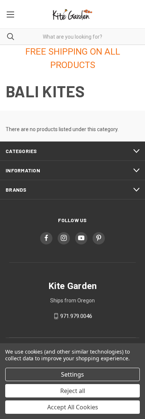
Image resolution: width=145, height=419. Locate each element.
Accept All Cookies (72, 407)
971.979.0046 (76, 316)
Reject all (72, 391)
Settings (72, 374)
